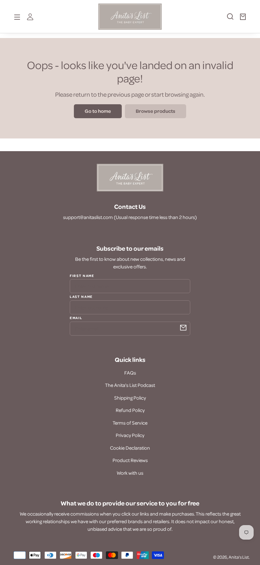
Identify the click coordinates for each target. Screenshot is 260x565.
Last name (81, 296)
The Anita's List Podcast (130, 385)
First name (82, 276)
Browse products (155, 111)
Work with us (130, 473)
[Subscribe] (183, 328)
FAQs (130, 372)
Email (76, 317)
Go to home (98, 111)
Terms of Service (130, 423)
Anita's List (239, 557)
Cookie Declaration (130, 448)
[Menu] (17, 16)
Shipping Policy (130, 398)
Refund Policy (130, 410)
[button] (227, 19)
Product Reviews (130, 460)
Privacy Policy (130, 435)
